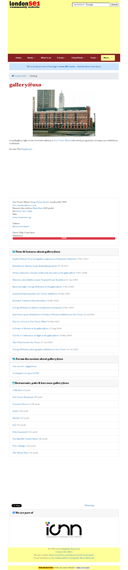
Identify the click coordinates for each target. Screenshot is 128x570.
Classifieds (77, 58)
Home (19, 58)
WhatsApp (89, 506)
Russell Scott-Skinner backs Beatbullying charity (34, 266)
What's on (46, 58)
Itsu (14, 425)
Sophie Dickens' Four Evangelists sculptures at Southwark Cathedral (44, 259)
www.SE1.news (67, 67)
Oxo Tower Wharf (62, 141)
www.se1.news (82, 568)
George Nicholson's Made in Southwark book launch (36, 308)
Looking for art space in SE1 (26, 373)
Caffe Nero (17, 390)
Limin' (15, 411)
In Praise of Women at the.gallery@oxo (30, 329)
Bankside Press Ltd (70, 549)
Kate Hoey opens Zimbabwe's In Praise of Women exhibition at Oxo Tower (47, 315)
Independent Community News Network (74, 558)
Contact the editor (64, 552)
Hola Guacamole (20, 432)
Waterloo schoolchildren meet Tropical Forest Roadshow (38, 280)
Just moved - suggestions (24, 366)
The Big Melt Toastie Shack (25, 439)
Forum (60, 58)
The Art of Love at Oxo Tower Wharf (29, 322)
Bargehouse (26, 149)
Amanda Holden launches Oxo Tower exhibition (34, 294)
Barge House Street (39, 202)
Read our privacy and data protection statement (71, 555)
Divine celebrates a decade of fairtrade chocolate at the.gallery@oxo (43, 273)
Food (93, 58)
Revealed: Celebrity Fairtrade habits (29, 301)
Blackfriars (38, 208)
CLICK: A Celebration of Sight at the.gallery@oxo (35, 336)
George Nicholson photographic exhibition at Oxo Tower (39, 350)
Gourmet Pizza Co (21, 404)
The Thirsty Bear (20, 453)
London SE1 (20, 76)
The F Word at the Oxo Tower (26, 342)
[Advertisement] (64, 31)
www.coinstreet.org (21, 217)
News (30, 58)
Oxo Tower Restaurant (23, 397)
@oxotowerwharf (20, 227)
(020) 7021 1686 (24, 211)
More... (107, 58)
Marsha (15, 418)
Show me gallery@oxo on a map (24, 205)
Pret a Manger (19, 446)
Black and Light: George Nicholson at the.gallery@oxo (37, 287)
